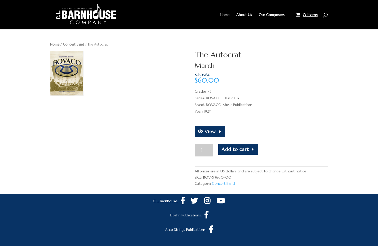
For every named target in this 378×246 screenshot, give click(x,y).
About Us (244, 15)
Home (225, 15)
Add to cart (235, 149)
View (209, 131)
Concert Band (73, 44)
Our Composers (272, 15)
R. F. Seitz (202, 74)
